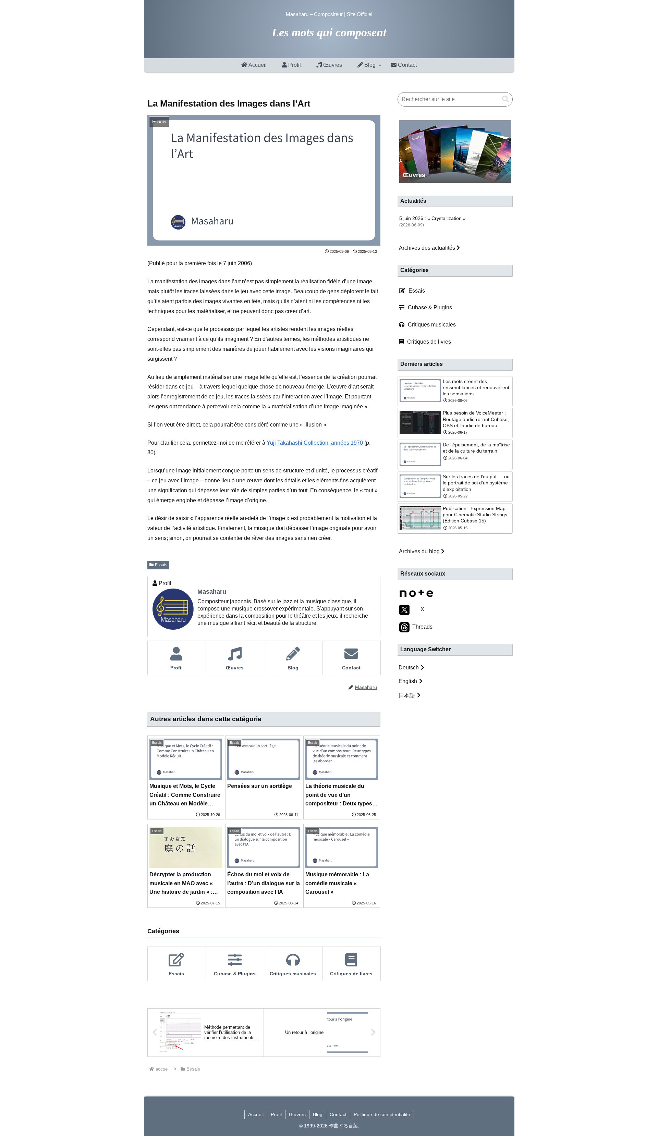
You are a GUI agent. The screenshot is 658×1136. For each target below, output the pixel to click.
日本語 (407, 695)
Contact (338, 1114)
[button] (505, 99)
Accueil (256, 1114)
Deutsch (409, 667)
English (408, 681)
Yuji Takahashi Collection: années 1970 (315, 443)
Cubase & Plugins (430, 307)
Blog (317, 1114)
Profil (276, 1114)
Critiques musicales (432, 325)
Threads (421, 627)
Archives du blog (420, 551)
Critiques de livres (429, 342)
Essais (161, 565)
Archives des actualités (427, 248)
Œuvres (297, 1114)
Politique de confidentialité (382, 1114)
